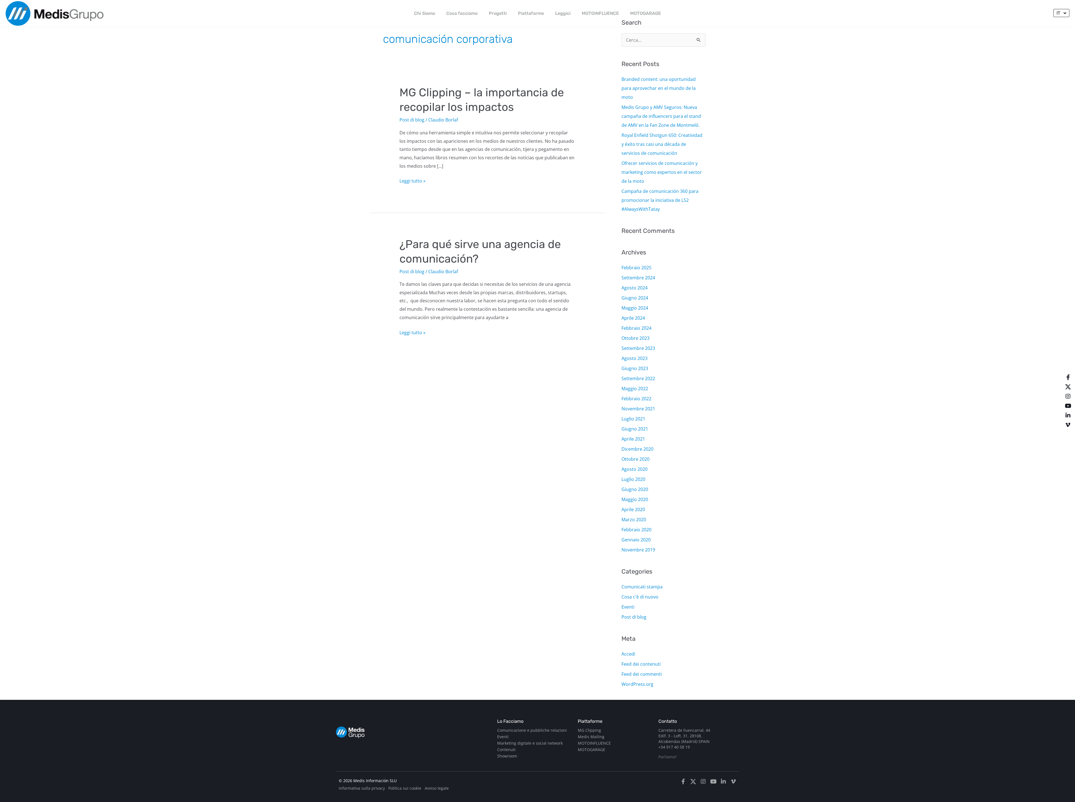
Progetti (498, 13)
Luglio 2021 (633, 419)
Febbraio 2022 (636, 399)
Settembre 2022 (638, 378)
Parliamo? (667, 756)
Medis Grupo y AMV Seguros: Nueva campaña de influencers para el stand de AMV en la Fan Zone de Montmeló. (661, 116)
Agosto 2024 (634, 288)
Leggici (563, 13)
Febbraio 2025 (636, 268)
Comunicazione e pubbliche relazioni (532, 730)
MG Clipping (589, 730)
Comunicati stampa (642, 587)
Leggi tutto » (412, 180)
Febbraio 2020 (636, 530)
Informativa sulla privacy (362, 788)
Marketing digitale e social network (530, 743)
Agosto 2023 (634, 358)
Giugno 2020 (634, 489)
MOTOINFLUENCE (600, 13)
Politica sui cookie (404, 788)
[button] (1061, 13)
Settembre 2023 (638, 348)
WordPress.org (637, 684)
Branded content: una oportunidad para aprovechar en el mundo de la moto (658, 88)
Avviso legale (437, 788)
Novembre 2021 (638, 409)
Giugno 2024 (634, 298)
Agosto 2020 (634, 469)
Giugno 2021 (634, 429)
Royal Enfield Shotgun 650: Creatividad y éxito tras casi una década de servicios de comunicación (661, 144)
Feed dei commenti (641, 674)
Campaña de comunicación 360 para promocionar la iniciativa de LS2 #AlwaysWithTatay (659, 200)
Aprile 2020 (633, 509)
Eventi (627, 607)
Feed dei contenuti (641, 664)
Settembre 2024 (638, 278)
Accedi (628, 654)
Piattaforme (531, 13)
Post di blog (411, 120)
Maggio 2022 (634, 388)
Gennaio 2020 (636, 540)
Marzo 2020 (633, 519)
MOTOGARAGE (645, 13)
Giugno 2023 (634, 368)
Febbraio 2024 (636, 328)
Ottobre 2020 (635, 459)
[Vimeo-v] (1068, 425)
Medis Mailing (591, 736)
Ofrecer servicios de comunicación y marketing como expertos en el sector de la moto (661, 172)
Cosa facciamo (462, 13)
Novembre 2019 (638, 550)
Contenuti (506, 749)
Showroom (507, 756)
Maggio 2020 (634, 499)
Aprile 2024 (633, 318)
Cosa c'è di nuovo (639, 597)
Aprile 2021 (633, 439)
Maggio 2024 (634, 308)
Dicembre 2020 (637, 449)
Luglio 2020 (633, 479)
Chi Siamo (424, 13)
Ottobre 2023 (635, 338)
